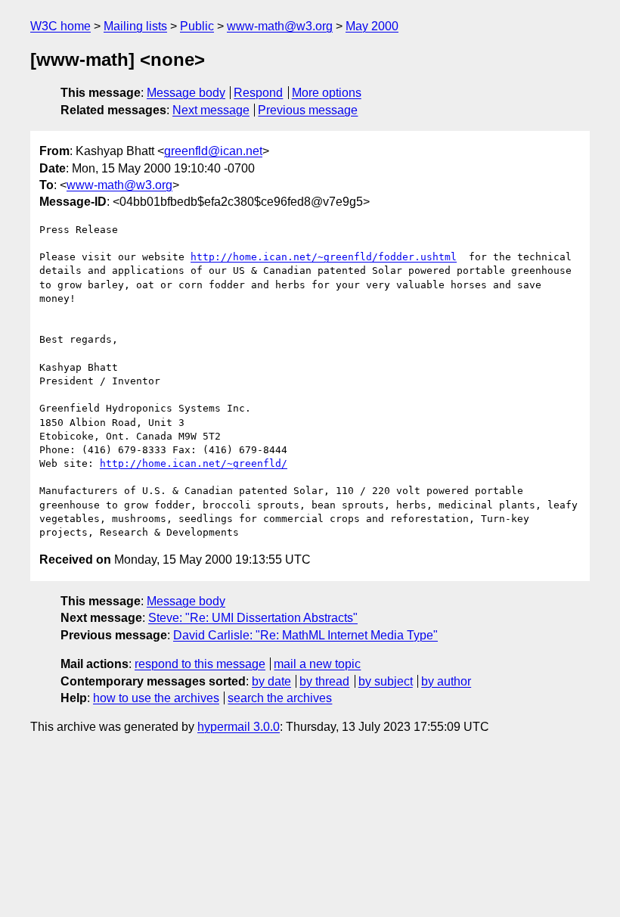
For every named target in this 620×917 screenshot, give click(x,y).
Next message (211, 110)
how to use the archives (156, 698)
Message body (186, 92)
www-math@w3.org (280, 26)
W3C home (60, 26)
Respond (258, 92)
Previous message (308, 110)
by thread (324, 681)
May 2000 (372, 26)
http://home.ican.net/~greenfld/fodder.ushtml (324, 257)
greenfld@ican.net (213, 151)
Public (197, 26)
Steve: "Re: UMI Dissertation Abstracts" (253, 617)
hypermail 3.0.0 (238, 726)
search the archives (280, 698)
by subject (385, 681)
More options (326, 92)
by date (271, 681)
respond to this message (200, 663)
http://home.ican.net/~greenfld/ (193, 463)
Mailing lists (135, 26)
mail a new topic (317, 663)
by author (446, 681)
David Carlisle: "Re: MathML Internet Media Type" (305, 635)
